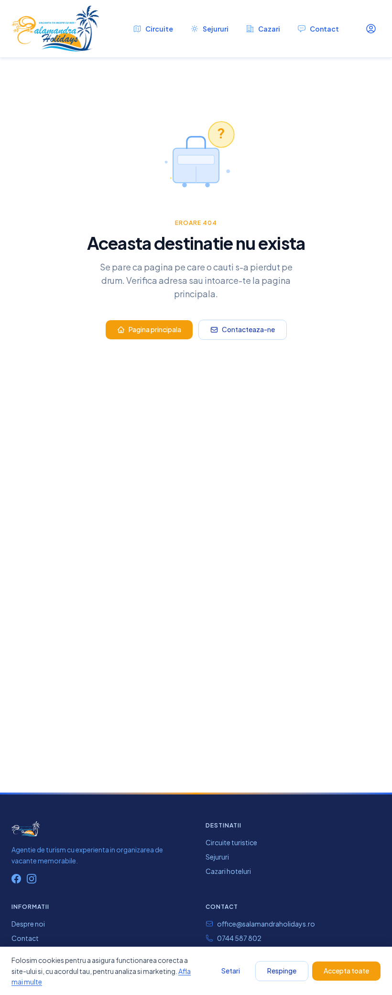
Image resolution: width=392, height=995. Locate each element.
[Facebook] (16, 878)
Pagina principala (155, 329)
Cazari (269, 28)
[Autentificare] (371, 28)
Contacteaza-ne (248, 329)
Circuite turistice (231, 842)
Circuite (159, 28)
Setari (230, 970)
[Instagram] (31, 878)
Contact (324, 28)
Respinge (281, 970)
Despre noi (28, 923)
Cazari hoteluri (228, 871)
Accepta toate (346, 970)
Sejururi (216, 28)
